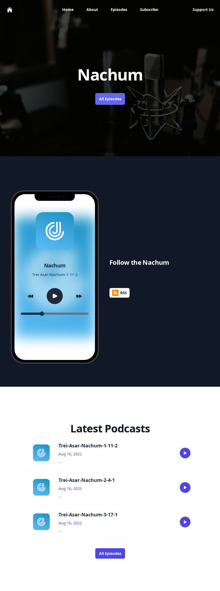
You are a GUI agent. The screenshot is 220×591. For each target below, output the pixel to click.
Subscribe (149, 9)
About (92, 9)
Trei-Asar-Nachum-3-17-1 (88, 514)
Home (68, 9)
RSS (123, 292)
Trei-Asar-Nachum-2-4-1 (86, 480)
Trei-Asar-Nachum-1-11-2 (88, 445)
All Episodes (110, 98)
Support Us (203, 9)
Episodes (119, 9)
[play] (185, 453)
